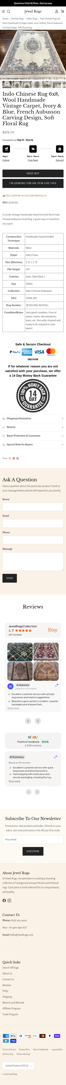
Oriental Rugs (17, 18)
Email (5, 516)
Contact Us (8, 979)
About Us (7, 973)
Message (7, 549)
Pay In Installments (40, 1049)
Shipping (7, 996)
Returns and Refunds (13, 1002)
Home (5, 18)
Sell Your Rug (7, 1054)
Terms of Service (9, 1049)
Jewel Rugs (13, 1074)
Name (6, 499)
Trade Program (10, 1014)
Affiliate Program (11, 1008)
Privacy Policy (24, 1049)
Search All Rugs (10, 967)
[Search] (10, 11)
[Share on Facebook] (14, 458)
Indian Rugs (31, 18)
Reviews (6, 985)
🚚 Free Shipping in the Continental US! (24, 196)
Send (9, 578)
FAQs (5, 991)
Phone (6, 532)
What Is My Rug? (23, 1054)
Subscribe (33, 851)
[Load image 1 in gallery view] (33, 54)
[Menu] (3, 11)
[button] (13, 708)
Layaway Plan (57, 1049)
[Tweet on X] (10, 458)
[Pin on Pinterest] (17, 458)
